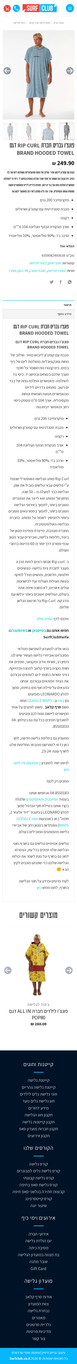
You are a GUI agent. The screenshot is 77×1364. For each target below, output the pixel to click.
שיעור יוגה (38, 1205)
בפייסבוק (39, 630)
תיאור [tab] (67, 305)
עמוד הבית (59, 22)
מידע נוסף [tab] (64, 314)
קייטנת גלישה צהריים (39, 1087)
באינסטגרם (18, 630)
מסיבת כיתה (38, 1248)
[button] (70, 8)
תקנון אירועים (39, 1135)
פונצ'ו (12, 270)
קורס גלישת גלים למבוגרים (38, 1171)
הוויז (34, 818)
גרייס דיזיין (49, 1352)
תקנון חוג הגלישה (38, 1115)
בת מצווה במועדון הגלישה (38, 1254)
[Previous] (69, 71)
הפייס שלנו (44, 618)
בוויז (61, 700)
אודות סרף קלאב (38, 1297)
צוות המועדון (38, 1304)
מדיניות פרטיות (38, 1331)
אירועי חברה (38, 1234)
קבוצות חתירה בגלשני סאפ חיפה (38, 1191)
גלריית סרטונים (38, 1324)
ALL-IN (23, 270)
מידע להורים (38, 1108)
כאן (39, 887)
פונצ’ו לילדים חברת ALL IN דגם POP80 (38, 1014)
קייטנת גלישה (38, 1080)
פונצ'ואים (55, 263)
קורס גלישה (38, 1164)
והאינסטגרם (34, 799)
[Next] (7, 71)
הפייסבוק (51, 799)
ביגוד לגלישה (19, 22)
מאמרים (38, 1317)
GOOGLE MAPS (39, 700)
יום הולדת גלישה (38, 1241)
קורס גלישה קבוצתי (38, 1178)
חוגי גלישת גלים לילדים (38, 1094)
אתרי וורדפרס (21, 1352)
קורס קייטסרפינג (38, 1198)
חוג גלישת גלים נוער (38, 1101)
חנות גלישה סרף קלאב (39, 22)
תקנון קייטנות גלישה (38, 1122)
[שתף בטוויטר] (51, 282)
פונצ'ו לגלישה (56, 270)
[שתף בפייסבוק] (61, 282)
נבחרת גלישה (38, 1310)
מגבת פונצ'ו (38, 270)
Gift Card (38, 1268)
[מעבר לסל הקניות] (7, 8)
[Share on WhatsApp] (70, 282)
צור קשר (38, 1338)
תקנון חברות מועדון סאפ (38, 1129)
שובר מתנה (39, 1261)
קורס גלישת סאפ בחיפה (38, 1185)
